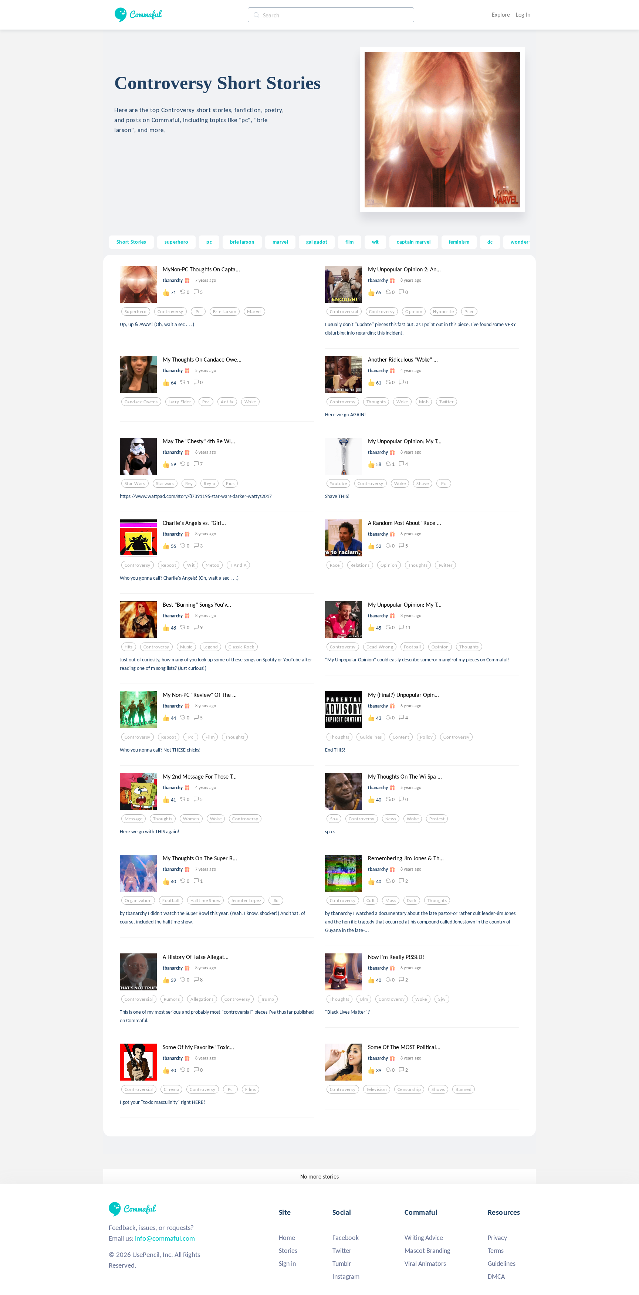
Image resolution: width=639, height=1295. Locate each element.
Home (287, 1238)
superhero (177, 241)
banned (463, 1089)
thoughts (376, 401)
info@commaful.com (165, 1238)
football (412, 647)
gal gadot (317, 241)
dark (412, 900)
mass (390, 900)
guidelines (371, 737)
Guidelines (501, 1264)
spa (334, 818)
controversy (170, 311)
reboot (168, 565)
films (250, 1089)
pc (209, 241)
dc (490, 241)
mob (424, 401)
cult (370, 900)
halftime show (205, 900)
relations (360, 565)
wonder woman (528, 241)
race (335, 565)
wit (375, 241)
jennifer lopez (246, 900)
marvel (280, 241)
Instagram (345, 1276)
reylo (209, 483)
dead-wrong (379, 647)
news (390, 818)
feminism (459, 241)
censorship (409, 1089)
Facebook (345, 1238)
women (191, 818)
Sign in (287, 1264)
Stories (288, 1251)
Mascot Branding (427, 1251)
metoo (212, 565)
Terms (496, 1251)
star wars (135, 483)
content (401, 737)
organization (138, 900)
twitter (446, 401)
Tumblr (341, 1264)
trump (267, 999)
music (186, 647)
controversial (344, 311)
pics (230, 483)
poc (206, 401)
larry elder (180, 401)
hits (129, 647)
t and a (238, 565)
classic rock (241, 647)
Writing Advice (424, 1238)
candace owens (141, 401)
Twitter (341, 1251)
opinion (413, 311)
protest (436, 818)
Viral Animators (425, 1264)
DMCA (496, 1276)
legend (210, 647)
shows (438, 1089)
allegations (202, 999)
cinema (171, 1089)
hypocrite (443, 311)
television (376, 1089)
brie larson (242, 241)
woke (250, 401)
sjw (441, 999)
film (349, 241)
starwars (165, 483)
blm (364, 999)
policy (426, 737)
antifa (227, 401)
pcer (469, 311)
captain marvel (413, 241)
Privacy (497, 1238)
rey (189, 483)
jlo (276, 900)
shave (422, 483)
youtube (338, 483)
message (133, 818)
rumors (172, 999)
